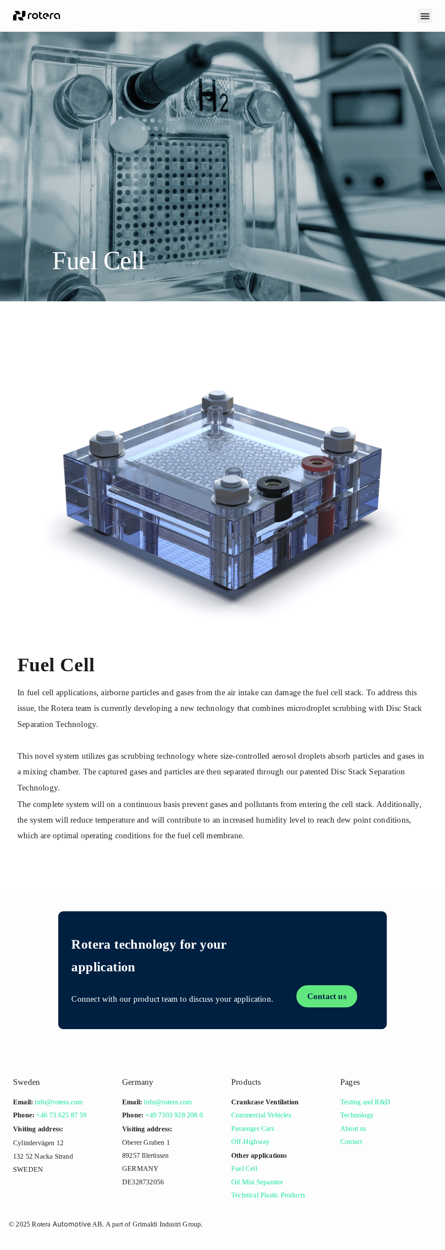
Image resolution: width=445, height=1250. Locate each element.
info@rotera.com (59, 1102)
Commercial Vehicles (261, 1115)
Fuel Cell (244, 1168)
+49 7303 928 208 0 (174, 1115)
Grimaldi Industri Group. (168, 1224)
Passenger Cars (252, 1128)
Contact (351, 1141)
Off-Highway (250, 1141)
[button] (425, 16)
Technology (357, 1115)
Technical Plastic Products (268, 1195)
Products (246, 1082)
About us (353, 1128)
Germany (137, 1082)
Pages (350, 1082)
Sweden (26, 1082)
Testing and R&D (365, 1102)
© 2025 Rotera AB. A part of (71, 1224)
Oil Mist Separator (257, 1182)
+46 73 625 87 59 (61, 1115)
